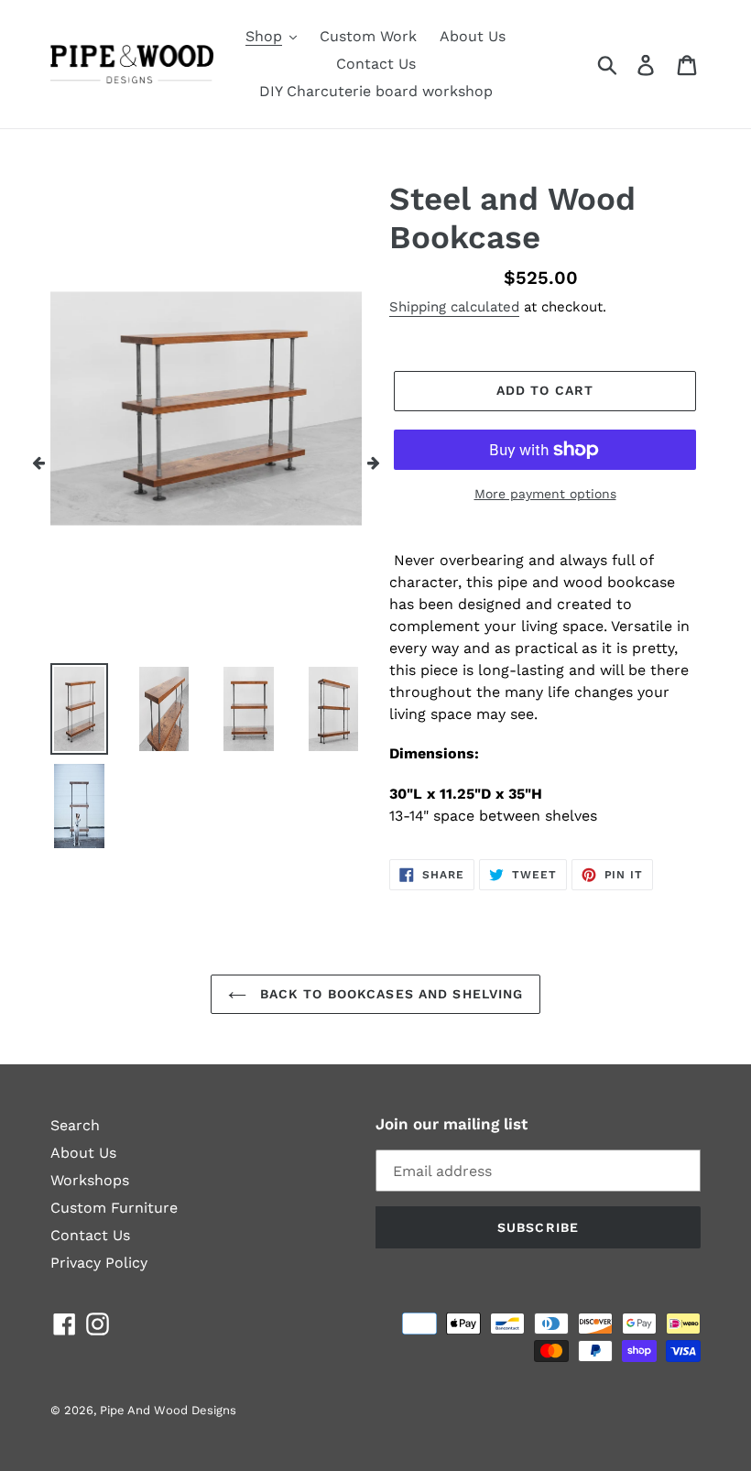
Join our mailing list (452, 1124)
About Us (83, 1152)
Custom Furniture (114, 1207)
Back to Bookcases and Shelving (390, 993)
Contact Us (90, 1235)
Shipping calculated (454, 307)
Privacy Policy (98, 1262)
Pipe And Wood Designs (168, 1410)
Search (75, 1125)
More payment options (545, 493)
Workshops (89, 1180)
